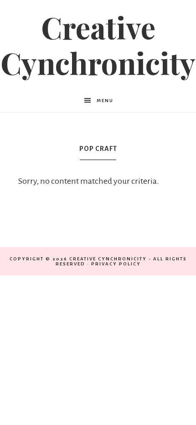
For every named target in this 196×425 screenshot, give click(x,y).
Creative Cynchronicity (98, 44)
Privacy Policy (116, 263)
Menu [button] (105, 100)
